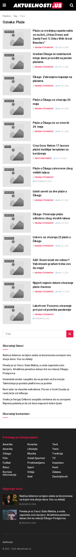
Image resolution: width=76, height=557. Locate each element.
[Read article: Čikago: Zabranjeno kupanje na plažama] (17, 85)
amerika (8, 449)
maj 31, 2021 (63, 200)
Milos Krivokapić (43, 158)
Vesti (55, 467)
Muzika (31, 453)
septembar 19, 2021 (43, 181)
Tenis (55, 449)
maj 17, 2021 (63, 273)
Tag (15, 16)
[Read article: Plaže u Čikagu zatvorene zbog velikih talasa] (17, 177)
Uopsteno (58, 462)
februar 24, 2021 (42, 319)
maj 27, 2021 (63, 246)
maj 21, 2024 (63, 131)
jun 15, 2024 (63, 67)
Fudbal (7, 462)
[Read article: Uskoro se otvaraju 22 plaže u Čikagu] (17, 245)
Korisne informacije (9, 473)
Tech (55, 444)
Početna (7, 16)
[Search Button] (71, 5)
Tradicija (57, 453)
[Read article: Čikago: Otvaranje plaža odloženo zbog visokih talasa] (17, 222)
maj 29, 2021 (63, 223)
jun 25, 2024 (63, 47)
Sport (30, 467)
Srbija (30, 472)
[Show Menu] (4, 5)
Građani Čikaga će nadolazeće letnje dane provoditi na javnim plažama (52, 58)
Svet (7, 146)
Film (5, 458)
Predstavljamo (36, 462)
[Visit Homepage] (38, 5)
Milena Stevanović (44, 47)
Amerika (9, 32)
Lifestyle (32, 449)
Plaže (22, 16)
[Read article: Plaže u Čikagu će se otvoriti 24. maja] (17, 131)
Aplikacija (8, 542)
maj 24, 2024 (63, 109)
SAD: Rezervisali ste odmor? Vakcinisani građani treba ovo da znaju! (52, 264)
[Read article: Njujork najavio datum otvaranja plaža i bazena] (17, 291)
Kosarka (32, 444)
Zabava (56, 472)
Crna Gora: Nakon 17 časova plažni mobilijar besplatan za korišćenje (51, 149)
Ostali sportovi (36, 458)
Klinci (6, 467)
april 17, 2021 (63, 292)
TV (53, 458)
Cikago (7, 453)
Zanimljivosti (60, 476)
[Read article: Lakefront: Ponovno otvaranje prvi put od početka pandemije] (17, 314)
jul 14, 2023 (60, 158)
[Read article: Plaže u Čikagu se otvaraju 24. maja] (17, 108)
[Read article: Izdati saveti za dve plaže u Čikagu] (17, 200)
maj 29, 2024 (63, 86)
